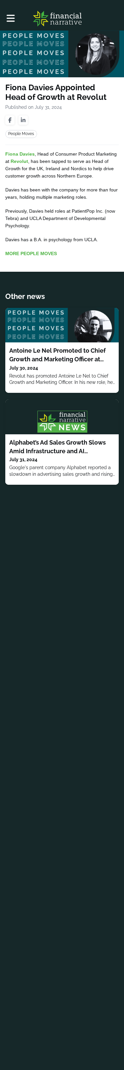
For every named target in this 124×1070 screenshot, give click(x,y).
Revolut (19, 161)
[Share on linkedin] (23, 120)
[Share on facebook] (10, 120)
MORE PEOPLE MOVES (31, 253)
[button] (11, 18)
